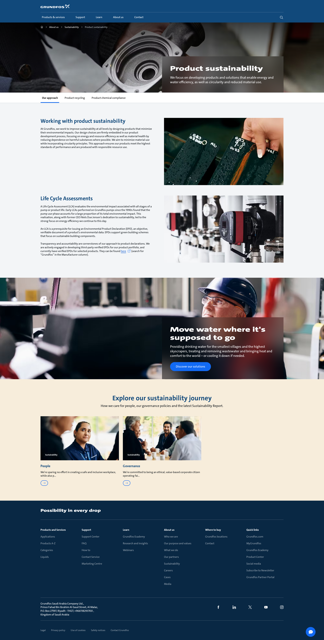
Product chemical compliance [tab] (108, 98)
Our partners (171, 557)
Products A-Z (48, 543)
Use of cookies (78, 630)
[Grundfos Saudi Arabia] (41, 27)
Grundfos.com (254, 536)
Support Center (90, 536)
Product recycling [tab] (74, 98)
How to (86, 550)
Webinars (128, 550)
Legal (43, 630)
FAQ (84, 543)
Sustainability (172, 563)
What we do (171, 550)
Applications (47, 536)
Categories (46, 550)
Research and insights (135, 543)
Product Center (255, 557)
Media (167, 584)
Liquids (44, 557)
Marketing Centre (92, 563)
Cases (167, 577)
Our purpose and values (177, 543)
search (281, 17)
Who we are (171, 536)
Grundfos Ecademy (134, 536)
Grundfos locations (216, 536)
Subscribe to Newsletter (260, 570)
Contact (209, 543)
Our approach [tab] (50, 98)
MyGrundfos (253, 543)
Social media (253, 563)
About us (169, 530)
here (123, 251)
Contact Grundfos (120, 630)
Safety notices (98, 630)
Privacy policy (58, 630)
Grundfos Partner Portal (260, 577)
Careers (168, 570)
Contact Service (91, 557)
